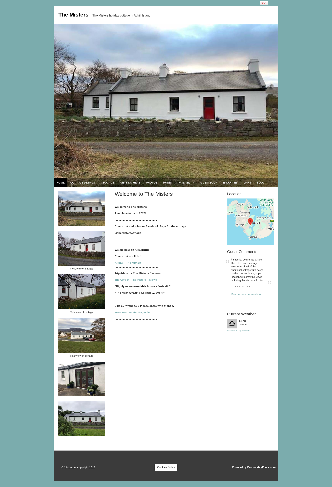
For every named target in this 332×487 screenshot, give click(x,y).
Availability (186, 182)
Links (247, 182)
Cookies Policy (166, 467)
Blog (260, 182)
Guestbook (208, 182)
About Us (107, 182)
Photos (151, 182)
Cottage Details (82, 182)
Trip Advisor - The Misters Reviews (136, 279)
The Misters (73, 15)
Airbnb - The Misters (128, 262)
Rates (167, 182)
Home (60, 182)
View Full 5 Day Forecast (239, 330)
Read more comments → (246, 294)
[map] (250, 221)
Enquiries (230, 182)
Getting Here (130, 182)
